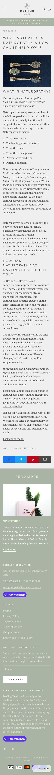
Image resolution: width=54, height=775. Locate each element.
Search (7, 610)
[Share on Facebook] (9, 459)
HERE (20, 23)
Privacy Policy (11, 616)
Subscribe (15, 679)
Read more (9, 549)
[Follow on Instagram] (12, 749)
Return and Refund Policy (18, 637)
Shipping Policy (12, 632)
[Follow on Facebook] (4, 749)
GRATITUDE (11, 521)
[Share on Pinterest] (33, 459)
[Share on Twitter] (21, 459)
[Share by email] (45, 459)
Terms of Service (12, 627)
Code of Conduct (12, 621)
